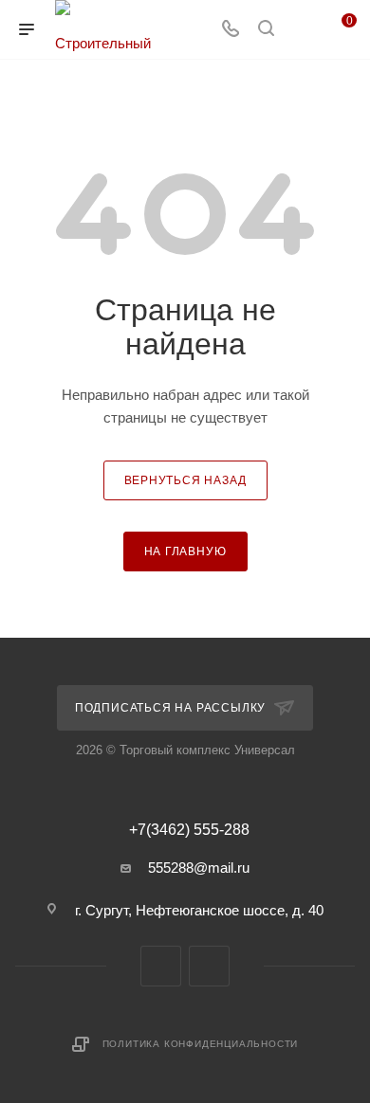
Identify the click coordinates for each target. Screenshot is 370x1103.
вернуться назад (185, 480)
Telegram (160, 966)
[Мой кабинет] (301, 30)
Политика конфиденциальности (200, 1044)
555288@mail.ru (199, 867)
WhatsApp (209, 966)
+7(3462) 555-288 (189, 830)
